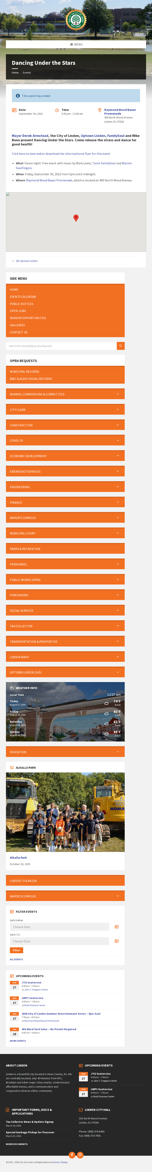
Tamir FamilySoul (104, 163)
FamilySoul (115, 135)
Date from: (16, 920)
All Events (16, 959)
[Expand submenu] (118, 394)
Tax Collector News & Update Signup (30, 1122)
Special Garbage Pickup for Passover (30, 1132)
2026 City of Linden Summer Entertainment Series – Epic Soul (61, 1013)
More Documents (17, 1144)
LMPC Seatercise (32, 998)
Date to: (15, 934)
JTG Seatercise (32, 982)
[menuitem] (65, 289)
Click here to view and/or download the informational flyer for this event (61, 154)
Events (27, 72)
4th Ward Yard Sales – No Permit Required (49, 1029)
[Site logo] (76, 33)
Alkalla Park (18, 857)
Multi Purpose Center (34, 1005)
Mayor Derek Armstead (30, 135)
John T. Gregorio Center (36, 989)
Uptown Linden (93, 135)
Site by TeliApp (60, 1162)
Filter (16, 950)
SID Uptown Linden (27, 261)
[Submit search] (121, 346)
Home (15, 72)
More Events (18, 1040)
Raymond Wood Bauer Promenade (120, 111)
